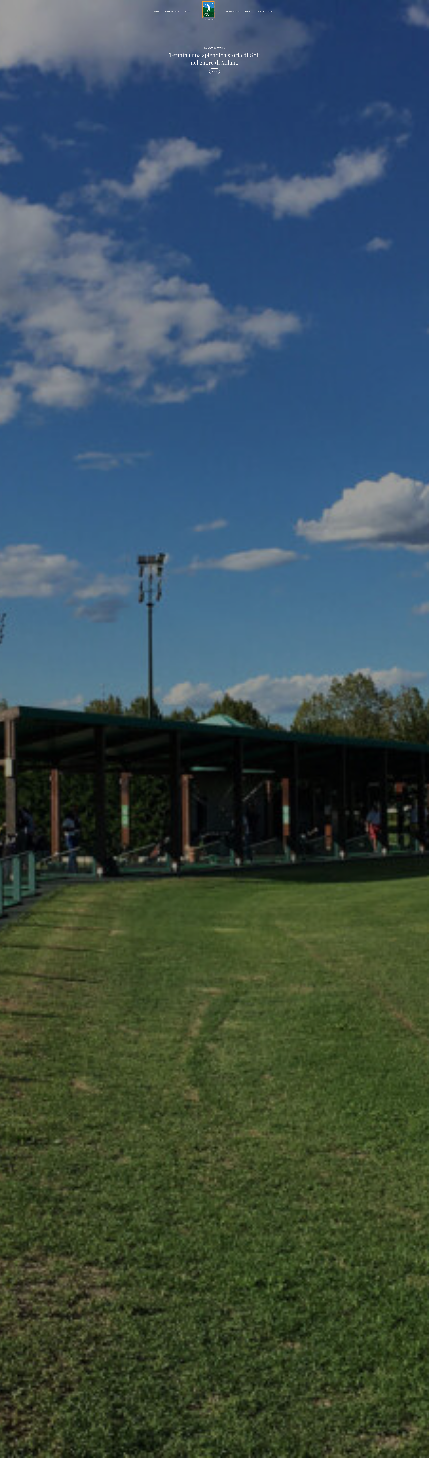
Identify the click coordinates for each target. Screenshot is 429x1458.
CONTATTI (260, 11)
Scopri (214, 71)
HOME (156, 11)
